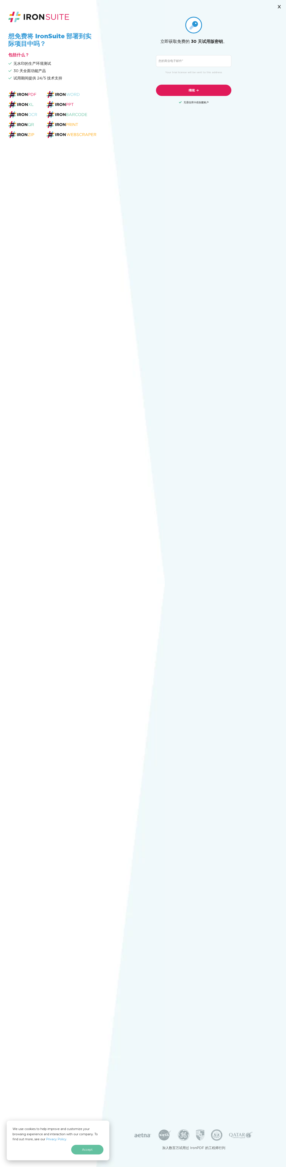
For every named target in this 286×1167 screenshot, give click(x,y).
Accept (87, 1150)
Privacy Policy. (56, 1139)
